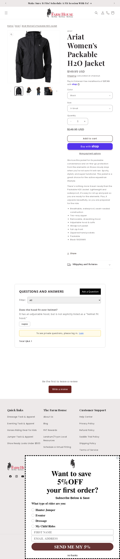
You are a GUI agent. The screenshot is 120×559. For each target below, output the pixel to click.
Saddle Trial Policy (89, 436)
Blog (45, 423)
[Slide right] (57, 91)
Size (69, 102)
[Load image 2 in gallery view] (28, 91)
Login (81, 333)
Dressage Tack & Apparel (21, 416)
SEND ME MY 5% (72, 546)
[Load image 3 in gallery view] (38, 91)
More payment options (90, 153)
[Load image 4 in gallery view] (48, 91)
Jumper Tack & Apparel (20, 436)
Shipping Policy (87, 443)
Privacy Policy (86, 423)
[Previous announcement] (5, 3)
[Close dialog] (117, 457)
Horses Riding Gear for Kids (22, 430)
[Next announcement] (114, 3)
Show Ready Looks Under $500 (23, 443)
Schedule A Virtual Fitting (57, 447)
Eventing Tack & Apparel (20, 423)
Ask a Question (90, 291)
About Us (48, 416)
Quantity (71, 115)
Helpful (25, 324)
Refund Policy (86, 430)
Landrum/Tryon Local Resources (55, 438)
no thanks (72, 555)
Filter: (22, 300)
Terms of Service (88, 449)
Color (70, 89)
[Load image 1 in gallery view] (18, 91)
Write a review (60, 389)
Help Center (86, 416)
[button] (6, 13)
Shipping (71, 76)
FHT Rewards (50, 430)
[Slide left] (10, 91)
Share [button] (73, 253)
